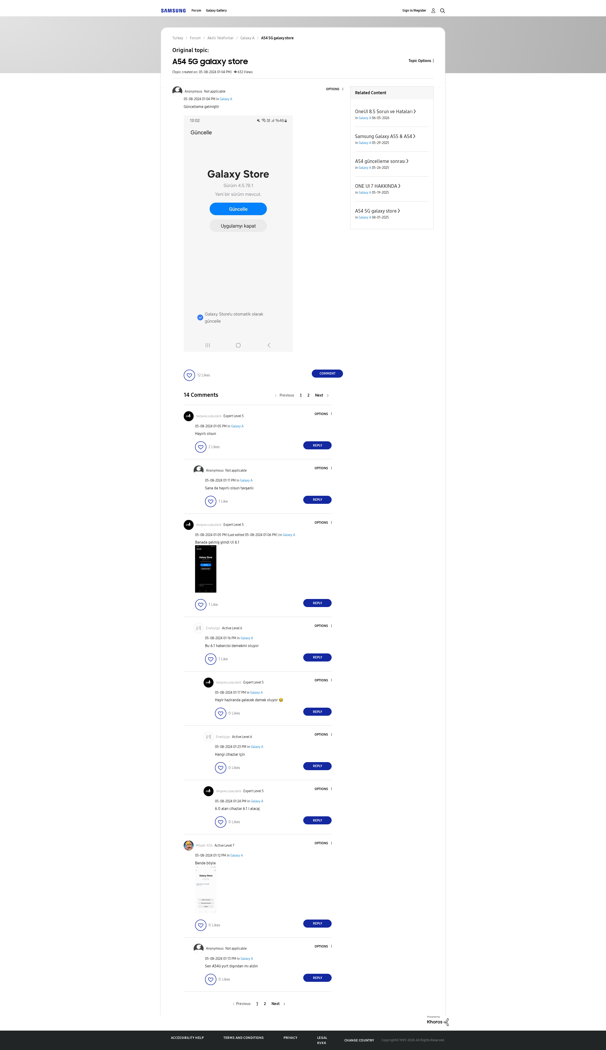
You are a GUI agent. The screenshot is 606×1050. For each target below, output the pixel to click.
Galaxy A (226, 99)
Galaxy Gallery (216, 11)
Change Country (359, 1040)
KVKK (321, 1043)
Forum (196, 11)
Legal (322, 1038)
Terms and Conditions (243, 1038)
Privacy (290, 1038)
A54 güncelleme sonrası (380, 161)
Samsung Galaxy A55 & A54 (383, 136)
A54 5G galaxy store (376, 211)
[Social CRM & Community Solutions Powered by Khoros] (438, 1020)
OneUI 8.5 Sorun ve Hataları (384, 111)
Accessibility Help (187, 1038)
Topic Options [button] (420, 60)
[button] (335, 89)
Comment (327, 373)
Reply (317, 445)
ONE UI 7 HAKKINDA (376, 186)
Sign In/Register (414, 11)
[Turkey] (173, 10)
